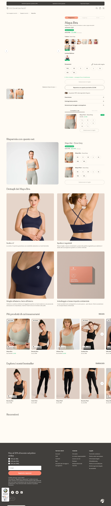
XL (93, 123)
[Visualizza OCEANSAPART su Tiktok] (21, 492)
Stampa (74, 461)
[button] (97, 8)
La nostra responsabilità (79, 456)
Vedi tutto (101, 313)
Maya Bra (78, 153)
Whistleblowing (93, 461)
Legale (91, 451)
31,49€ (34, 403)
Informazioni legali (94, 458)
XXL (82, 126)
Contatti (58, 458)
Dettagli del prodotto (71, 101)
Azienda (74, 451)
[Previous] (6, 51)
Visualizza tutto (100, 363)
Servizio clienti (60, 451)
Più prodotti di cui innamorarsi (23, 314)
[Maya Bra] (11, 94)
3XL (87, 126)
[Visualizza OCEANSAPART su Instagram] (17, 492)
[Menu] (8, 489)
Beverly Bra (34, 351)
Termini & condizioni (94, 454)
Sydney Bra (84, 351)
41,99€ (59, 403)
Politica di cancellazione (95, 463)
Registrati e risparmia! (24, 473)
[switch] (5, 500)
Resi (57, 461)
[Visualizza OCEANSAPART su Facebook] (12, 492)
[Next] (58, 51)
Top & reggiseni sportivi (12, 13)
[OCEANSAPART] (16, 8)
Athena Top (59, 351)
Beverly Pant (85, 401)
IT (10, 498)
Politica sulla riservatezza (96, 456)
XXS (82, 120)
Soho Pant (34, 401)
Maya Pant (78, 167)
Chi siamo (75, 454)
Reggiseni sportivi (24, 13)
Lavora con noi (76, 458)
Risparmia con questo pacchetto (84, 87)
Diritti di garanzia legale (95, 466)
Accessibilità (92, 468)
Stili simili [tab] (94, 110)
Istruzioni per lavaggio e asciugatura (75, 105)
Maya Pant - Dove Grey (86, 114)
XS (87, 120)
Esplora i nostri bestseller (20, 363)
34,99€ (84, 403)
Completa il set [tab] (74, 110)
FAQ (57, 456)
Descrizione (68, 97)
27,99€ (34, 353)
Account (58, 454)
